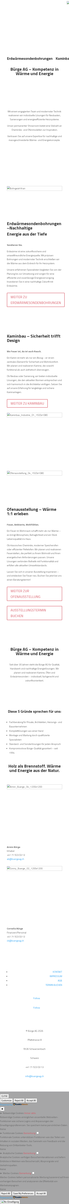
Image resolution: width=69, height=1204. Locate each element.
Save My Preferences (23, 1193)
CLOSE (4, 1096)
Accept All (31, 1100)
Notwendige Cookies (13, 1113)
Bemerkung (29, 1133)
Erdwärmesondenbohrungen (30, 58)
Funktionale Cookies (13, 1133)
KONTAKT (57, 972)
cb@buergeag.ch (15, 940)
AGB (60, 980)
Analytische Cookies (13, 1153)
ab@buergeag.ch (15, 859)
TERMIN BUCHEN (54, 985)
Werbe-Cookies (11, 1173)
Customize (6, 1100)
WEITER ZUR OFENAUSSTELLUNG (25, 593)
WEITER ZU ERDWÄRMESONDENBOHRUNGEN (36, 299)
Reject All (19, 1100)
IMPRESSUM (56, 976)
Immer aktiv (30, 1113)
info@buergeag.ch (34, 1076)
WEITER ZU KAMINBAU (27, 403)
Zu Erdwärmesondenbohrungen (34, 34)
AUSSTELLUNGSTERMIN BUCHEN (28, 612)
